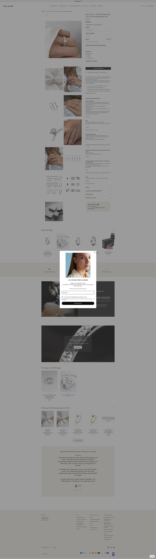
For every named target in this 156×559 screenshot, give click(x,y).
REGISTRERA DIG (78, 303)
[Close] (94, 252)
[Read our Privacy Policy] (93, 299)
